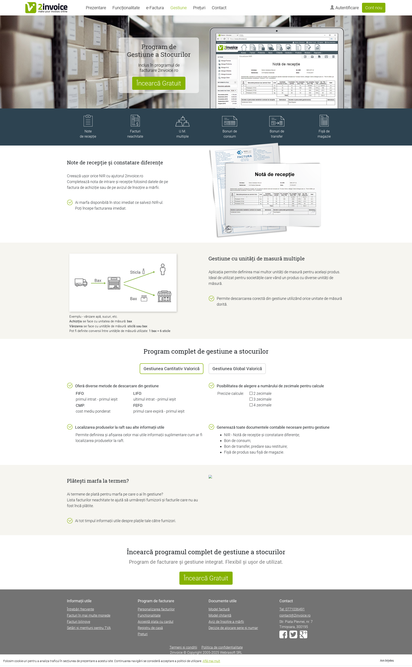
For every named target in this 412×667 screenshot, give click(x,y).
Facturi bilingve (78, 622)
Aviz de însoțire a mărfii (226, 622)
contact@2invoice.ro (295, 615)
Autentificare (346, 7)
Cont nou (373, 7)
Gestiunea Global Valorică (237, 368)
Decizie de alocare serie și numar (233, 628)
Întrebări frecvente (80, 609)
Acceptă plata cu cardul (155, 622)
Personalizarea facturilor (156, 609)
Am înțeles (387, 660)
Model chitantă (220, 615)
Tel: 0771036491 (292, 609)
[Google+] (303, 634)
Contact (219, 7)
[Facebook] (283, 634)
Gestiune (178, 7)
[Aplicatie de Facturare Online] (46, 7)
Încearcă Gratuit (158, 83)
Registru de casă (150, 628)
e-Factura (155, 7)
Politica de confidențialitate (222, 647)
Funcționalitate (126, 7)
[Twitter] (293, 634)
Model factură (219, 609)
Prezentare (96, 7)
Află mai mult (211, 661)
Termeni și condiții (183, 647)
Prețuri (199, 7)
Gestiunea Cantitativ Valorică (172, 368)
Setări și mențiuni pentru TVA (89, 628)
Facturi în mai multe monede (88, 615)
